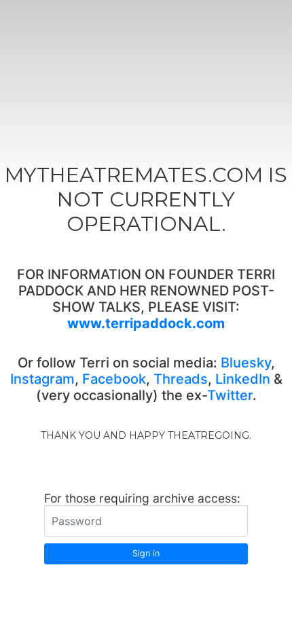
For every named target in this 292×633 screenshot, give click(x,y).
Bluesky (246, 363)
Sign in (146, 553)
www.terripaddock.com (146, 323)
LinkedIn (242, 379)
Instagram (42, 379)
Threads (180, 379)
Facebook (114, 379)
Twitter (230, 395)
